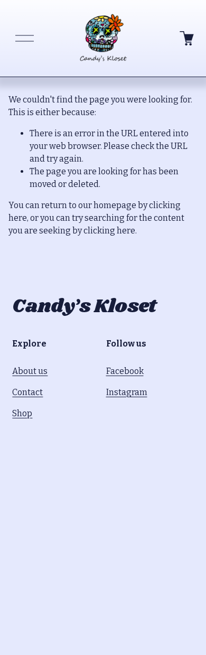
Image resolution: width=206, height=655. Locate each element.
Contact (27, 392)
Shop (22, 413)
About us (30, 371)
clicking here (109, 231)
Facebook (125, 371)
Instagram (126, 392)
